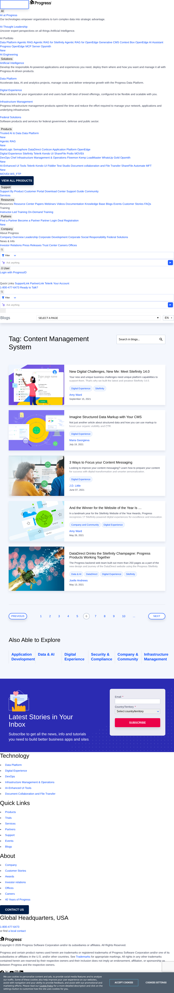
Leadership (31, 237)
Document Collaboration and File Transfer (30, 793)
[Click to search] (161, 339)
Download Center (55, 191)
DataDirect (34, 149)
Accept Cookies (124, 982)
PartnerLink (37, 283)
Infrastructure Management (16, 101)
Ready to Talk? (29, 287)
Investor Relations (11, 245)
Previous (17, 616)
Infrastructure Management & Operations (41, 157)
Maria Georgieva (79, 440)
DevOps (5, 157)
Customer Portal (34, 191)
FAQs (147, 204)
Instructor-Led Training (13, 212)
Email (118, 697)
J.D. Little (75, 485)
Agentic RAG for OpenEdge (81, 42)
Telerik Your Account (57, 283)
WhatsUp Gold (110, 157)
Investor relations (15, 882)
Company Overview (12, 237)
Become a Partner (29, 220)
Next (156, 616)
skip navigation (14, 4)
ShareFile (60, 153)
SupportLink (22, 283)
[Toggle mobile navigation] (3, 310)
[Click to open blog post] (36, 385)
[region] (87, 982)
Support (6, 187)
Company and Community (85, 524)
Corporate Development (53, 237)
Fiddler (52, 165)
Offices (72, 245)
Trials (8, 818)
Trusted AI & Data (10, 133)
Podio (70, 153)
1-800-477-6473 (9, 287)
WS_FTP (15, 174)
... (134, 616)
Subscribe (137, 722)
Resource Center (24, 204)
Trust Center (49, 245)
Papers (39, 204)
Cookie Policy (46, 985)
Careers (63, 245)
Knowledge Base (95, 204)
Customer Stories (133, 204)
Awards (9, 876)
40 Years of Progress (17, 899)
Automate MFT (76, 167)
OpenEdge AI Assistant (149, 42)
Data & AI (76, 574)
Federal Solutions (10, 117)
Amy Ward (75, 395)
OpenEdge (83, 149)
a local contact (17, 931)
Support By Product (12, 191)
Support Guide (75, 191)
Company (7, 229)
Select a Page (48, 318)
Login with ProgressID (13, 272)
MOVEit (79, 153)
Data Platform (8, 42)
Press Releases (32, 245)
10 (123, 616)
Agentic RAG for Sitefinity (48, 42)
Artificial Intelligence (12, 63)
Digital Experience (11, 90)
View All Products (17, 180)
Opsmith (25, 48)
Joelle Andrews (78, 580)
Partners (6, 216)
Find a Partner (8, 220)
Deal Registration (39, 222)
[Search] (2, 250)
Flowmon (72, 157)
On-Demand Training (40, 212)
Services (5, 195)
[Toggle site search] (2, 292)
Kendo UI (48, 153)
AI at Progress (8, 15)
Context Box (127, 42)
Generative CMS (109, 42)
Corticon (47, 149)
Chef (13, 157)
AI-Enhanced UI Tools (13, 165)
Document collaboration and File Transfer (96, 165)
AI (2, 11)
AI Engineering (9, 54)
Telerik (37, 153)
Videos (61, 204)
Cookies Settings (156, 982)
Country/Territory (124, 707)
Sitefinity (28, 153)
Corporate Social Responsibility (87, 237)
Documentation (75, 204)
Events (117, 204)
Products (6, 129)
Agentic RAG (25, 42)
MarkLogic (6, 149)
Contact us (14, 909)
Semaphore (20, 149)
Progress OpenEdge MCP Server (20, 46)
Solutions (6, 58)
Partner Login (49, 220)
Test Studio (63, 165)
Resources (7, 199)
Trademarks (83, 956)
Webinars (50, 204)
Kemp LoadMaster (90, 157)
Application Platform (65, 149)
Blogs (109, 204)
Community (92, 191)
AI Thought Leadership (14, 26)
